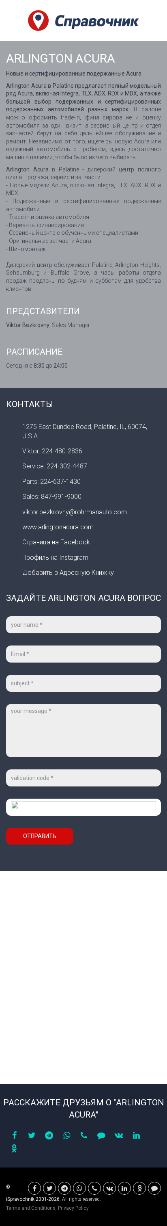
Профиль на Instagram (55, 557)
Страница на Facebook (56, 542)
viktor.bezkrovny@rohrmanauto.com (74, 512)
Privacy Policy (73, 1208)
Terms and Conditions (31, 1208)
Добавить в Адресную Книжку (68, 572)
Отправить (39, 836)
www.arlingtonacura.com (58, 527)
